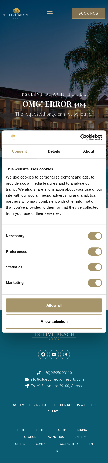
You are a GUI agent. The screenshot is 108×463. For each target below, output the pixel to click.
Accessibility (69, 444)
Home (21, 430)
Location (29, 437)
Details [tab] (54, 151)
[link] (16, 13)
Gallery (80, 437)
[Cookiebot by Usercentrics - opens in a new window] (80, 137)
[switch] (95, 251)
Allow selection (54, 321)
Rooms (61, 430)
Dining (82, 430)
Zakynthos (55, 437)
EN (91, 444)
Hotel (40, 430)
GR (56, 451)
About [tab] (88, 151)
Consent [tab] (19, 151)
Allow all (54, 305)
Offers (20, 444)
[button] (50, 13)
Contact (42, 444)
